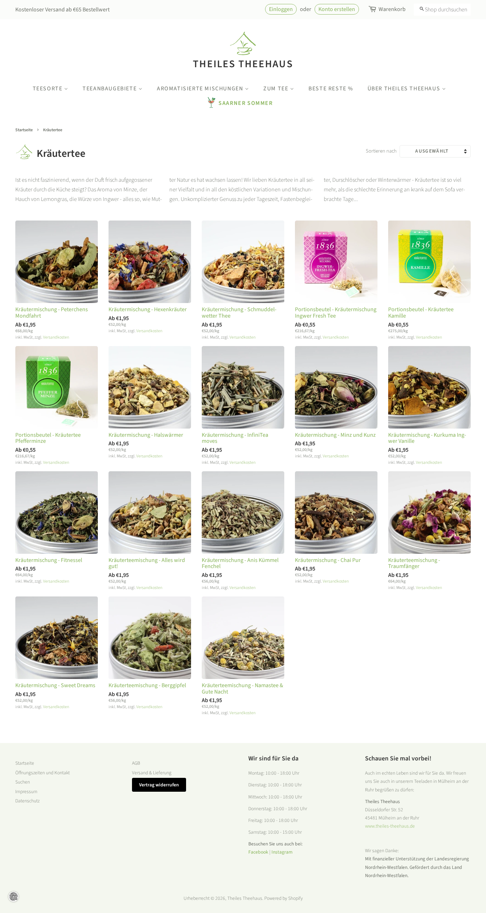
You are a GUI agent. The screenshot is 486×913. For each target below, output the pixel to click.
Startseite (24, 130)
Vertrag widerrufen (159, 784)
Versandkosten (56, 337)
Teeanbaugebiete (110, 88)
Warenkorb (392, 9)
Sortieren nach (381, 151)
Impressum (26, 791)
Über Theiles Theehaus (405, 88)
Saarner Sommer (245, 103)
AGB (136, 763)
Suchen (22, 782)
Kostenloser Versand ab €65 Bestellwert (62, 10)
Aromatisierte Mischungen (201, 88)
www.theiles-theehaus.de (390, 826)
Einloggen (281, 9)
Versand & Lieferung (151, 772)
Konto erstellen (336, 9)
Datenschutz (27, 800)
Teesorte (48, 88)
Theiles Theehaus (243, 64)
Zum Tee (276, 88)
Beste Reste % (330, 88)
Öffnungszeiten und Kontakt (42, 772)
